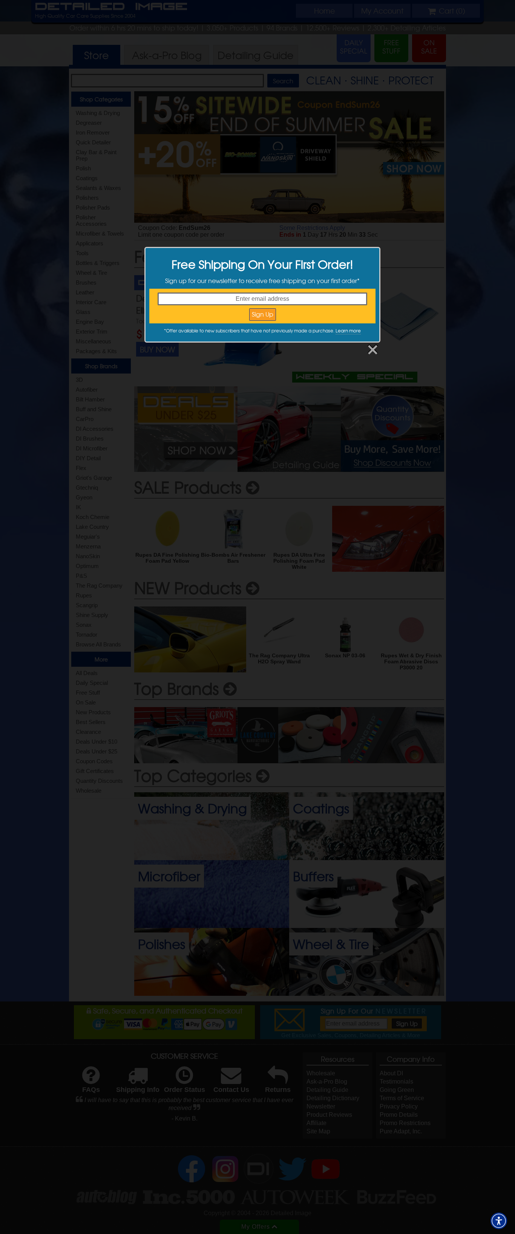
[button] (498, 1221)
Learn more (348, 330)
